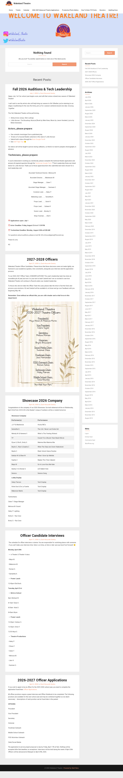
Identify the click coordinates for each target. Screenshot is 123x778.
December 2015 (90, 358)
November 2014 (90, 385)
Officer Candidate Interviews (42, 536)
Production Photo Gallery (70, 10)
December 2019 (90, 229)
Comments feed (90, 440)
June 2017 (88, 309)
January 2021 (89, 203)
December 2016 (90, 329)
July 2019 (88, 243)
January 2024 (89, 137)
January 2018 (89, 292)
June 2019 (88, 246)
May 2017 (88, 312)
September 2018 (90, 266)
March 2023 (88, 156)
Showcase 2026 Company (42, 401)
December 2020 (90, 206)
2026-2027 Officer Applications (42, 680)
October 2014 (89, 388)
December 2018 (90, 256)
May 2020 (88, 219)
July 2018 (88, 272)
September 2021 (90, 186)
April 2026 (88, 100)
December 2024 (90, 123)
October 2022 (89, 163)
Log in (87, 433)
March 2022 (88, 173)
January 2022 (89, 176)
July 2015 (88, 372)
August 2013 (89, 418)
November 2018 (90, 259)
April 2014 (88, 401)
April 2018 (88, 282)
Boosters (103, 10)
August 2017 (89, 305)
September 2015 (90, 368)
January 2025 (89, 120)
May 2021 (88, 196)
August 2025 (89, 113)
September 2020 (90, 216)
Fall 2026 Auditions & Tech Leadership (42, 89)
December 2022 (90, 160)
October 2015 (89, 365)
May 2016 (88, 345)
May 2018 (88, 279)
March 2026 (88, 103)
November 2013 (90, 415)
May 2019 (88, 249)
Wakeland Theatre (22, 3)
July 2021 (88, 193)
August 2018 (89, 269)
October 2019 (89, 233)
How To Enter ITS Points (89, 10)
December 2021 (90, 180)
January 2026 (89, 107)
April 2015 (88, 375)
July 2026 (88, 97)
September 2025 (90, 110)
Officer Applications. (30, 689)
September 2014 (90, 391)
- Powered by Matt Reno (71, 768)
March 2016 (88, 352)
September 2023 (90, 146)
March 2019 (88, 252)
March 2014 (88, 405)
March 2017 (88, 319)
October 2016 (89, 335)
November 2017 (90, 295)
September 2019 (90, 236)
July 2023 (88, 153)
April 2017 (88, 315)
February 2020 (89, 226)
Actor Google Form (38, 139)
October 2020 (89, 213)
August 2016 (89, 342)
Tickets (18, 10)
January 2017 (89, 325)
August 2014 (89, 395)
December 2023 (90, 140)
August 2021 (89, 190)
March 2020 (88, 223)
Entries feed (88, 437)
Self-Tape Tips (19, 142)
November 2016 (90, 332)
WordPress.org (89, 443)
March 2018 (88, 286)
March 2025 (88, 117)
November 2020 (90, 209)
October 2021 (89, 183)
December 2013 (90, 411)
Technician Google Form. (43, 163)
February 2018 (89, 289)
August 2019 (89, 239)
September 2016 (90, 339)
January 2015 (89, 378)
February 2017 (89, 322)
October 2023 (89, 143)
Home (11, 10)
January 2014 (89, 408)
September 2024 (90, 127)
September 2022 (90, 166)
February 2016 (89, 355)
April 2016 (88, 348)
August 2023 (89, 150)
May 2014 (88, 398)
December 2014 (90, 382)
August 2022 (89, 170)
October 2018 (89, 262)
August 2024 (89, 130)
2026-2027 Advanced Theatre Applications (45, 10)
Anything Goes (113, 10)
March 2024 (88, 133)
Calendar (26, 10)
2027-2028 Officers (42, 259)
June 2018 (88, 276)
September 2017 (90, 302)
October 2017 (89, 299)
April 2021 (88, 200)
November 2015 (90, 362)
